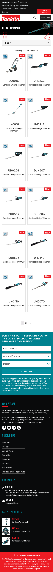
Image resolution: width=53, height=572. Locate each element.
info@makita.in (10, 2)
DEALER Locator (44, 11)
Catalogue (5, 463)
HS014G (15, 528)
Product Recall (7, 467)
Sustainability (22, 6)
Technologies (7, 9)
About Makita (6, 442)
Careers (23, 9)
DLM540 (15, 537)
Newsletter (6, 459)
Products (5, 446)
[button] (43, 17)
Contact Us (6, 455)
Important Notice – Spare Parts (13, 471)
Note (17, 9)
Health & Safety (8, 6)
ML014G (15, 519)
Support (5, 12)
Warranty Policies (8, 450)
